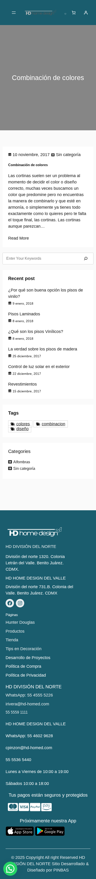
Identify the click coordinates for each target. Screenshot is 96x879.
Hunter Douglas (20, 622)
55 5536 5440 (18, 759)
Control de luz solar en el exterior (39, 366)
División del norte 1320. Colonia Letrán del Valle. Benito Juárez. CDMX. (35, 563)
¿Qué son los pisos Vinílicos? (35, 331)
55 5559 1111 (17, 712)
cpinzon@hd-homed (24, 747)
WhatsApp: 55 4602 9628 (29, 735)
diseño (22, 429)
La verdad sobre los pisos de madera (42, 349)
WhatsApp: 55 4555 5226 (29, 695)
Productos (15, 631)
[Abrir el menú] (14, 12)
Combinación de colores (28, 165)
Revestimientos (22, 384)
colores (23, 424)
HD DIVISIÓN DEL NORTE (31, 546)
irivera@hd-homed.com (27, 704)
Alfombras (21, 462)
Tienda (12, 640)
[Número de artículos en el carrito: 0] (74, 12)
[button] (10, 869)
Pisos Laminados (24, 314)
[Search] (85, 258)
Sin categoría (68, 154)
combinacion (53, 424)
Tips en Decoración (23, 648)
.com (47, 747)
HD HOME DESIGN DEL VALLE (36, 578)
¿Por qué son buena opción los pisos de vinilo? (45, 293)
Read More (18, 238)
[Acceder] (85, 12)
